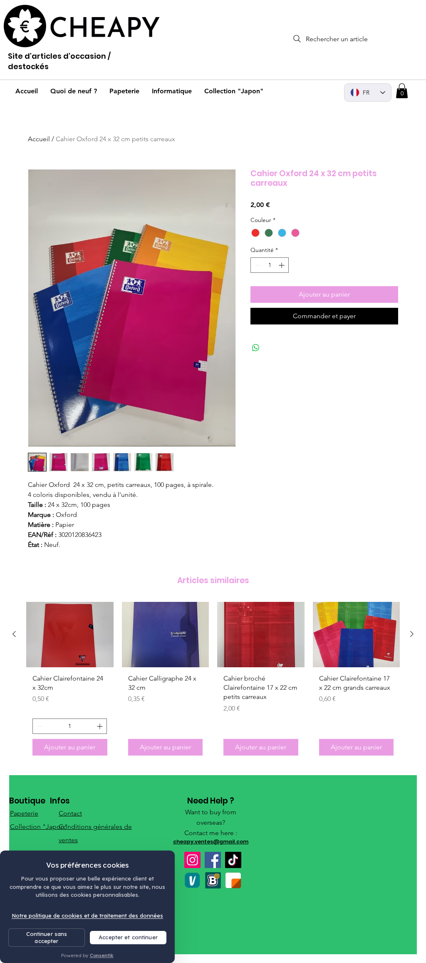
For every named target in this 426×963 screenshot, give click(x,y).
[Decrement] (257, 265)
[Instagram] (192, 860)
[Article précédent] (14, 634)
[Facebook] (213, 860)
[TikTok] (233, 860)
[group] (213, 681)
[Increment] (282, 265)
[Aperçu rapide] (70, 634)
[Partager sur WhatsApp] (256, 348)
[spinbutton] (269, 265)
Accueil (39, 139)
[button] (402, 90)
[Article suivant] (412, 634)
